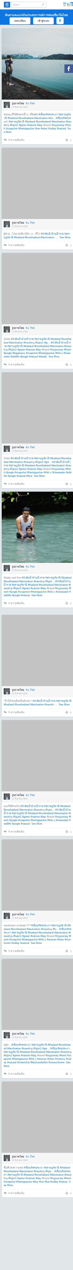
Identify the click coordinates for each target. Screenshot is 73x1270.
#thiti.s (59, 353)
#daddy (43, 356)
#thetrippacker (26, 128)
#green (22, 125)
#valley (52, 128)
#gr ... (47, 342)
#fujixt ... (50, 581)
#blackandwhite (39, 1062)
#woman (51, 939)
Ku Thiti (30, 103)
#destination (41, 118)
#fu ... (56, 929)
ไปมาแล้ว (39, 58)
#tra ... (52, 118)
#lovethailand (25, 118)
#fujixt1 (14, 125)
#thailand (13, 118)
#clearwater (58, 472)
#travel (27, 342)
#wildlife (15, 356)
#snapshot (12, 128)
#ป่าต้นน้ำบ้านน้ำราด (52, 233)
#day (39, 125)
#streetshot (23, 1062)
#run (41, 1181)
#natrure (31, 125)
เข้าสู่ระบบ (43, 20)
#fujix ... (50, 1171)
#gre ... (48, 462)
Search (43, 4)
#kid (47, 1181)
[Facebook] (68, 68)
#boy (35, 1181)
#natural (61, 128)
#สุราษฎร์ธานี (16, 121)
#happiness (18, 353)
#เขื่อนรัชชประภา (48, 114)
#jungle (8, 353)
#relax (44, 128)
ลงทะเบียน (20, 20)
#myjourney (58, 125)
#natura (63, 1181)
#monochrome (56, 1062)
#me (37, 128)
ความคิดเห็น (16, 139)
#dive (29, 475)
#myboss (60, 1058)
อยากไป (38, 69)
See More (65, 237)
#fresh (67, 349)
